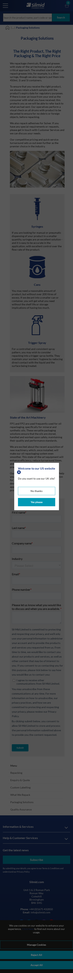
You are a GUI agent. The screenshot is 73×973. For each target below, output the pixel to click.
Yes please (36, 502)
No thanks (36, 491)
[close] (19, 471)
